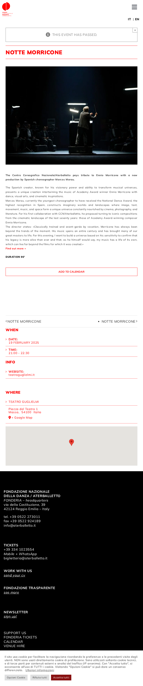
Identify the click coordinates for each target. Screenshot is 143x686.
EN (137, 19)
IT (129, 19)
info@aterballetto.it (20, 525)
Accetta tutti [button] (61, 677)
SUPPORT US (15, 633)
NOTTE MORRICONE (24, 321)
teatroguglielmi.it (22, 375)
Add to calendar (71, 271)
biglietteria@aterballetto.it (25, 558)
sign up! (10, 616)
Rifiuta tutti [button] (40, 677)
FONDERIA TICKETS (20, 637)
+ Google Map (22, 417)
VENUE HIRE (14, 646)
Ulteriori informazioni (40, 670)
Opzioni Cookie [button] (16, 677)
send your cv (14, 575)
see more (11, 592)
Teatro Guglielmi (24, 402)
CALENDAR (13, 642)
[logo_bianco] (7, 3)
